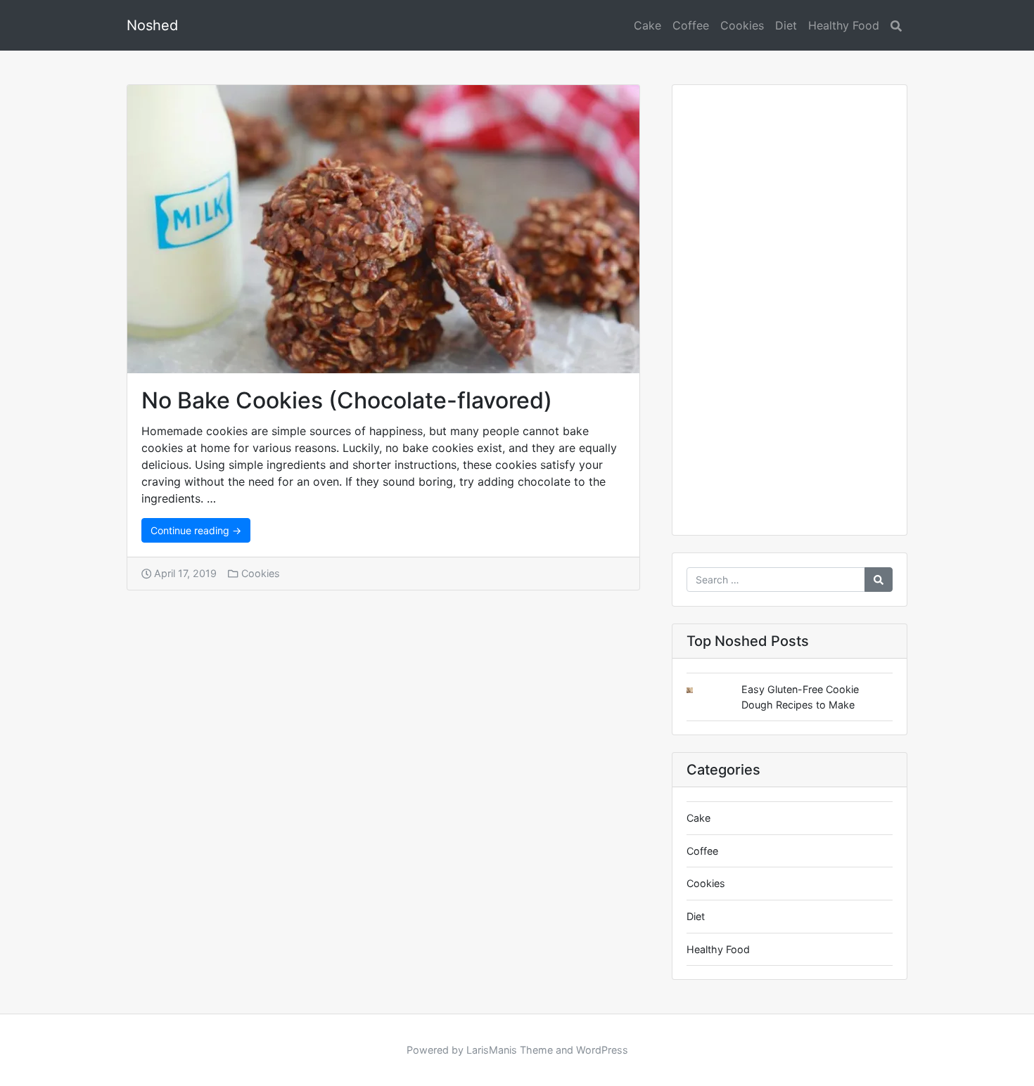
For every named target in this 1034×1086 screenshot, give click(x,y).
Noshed (152, 25)
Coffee (690, 25)
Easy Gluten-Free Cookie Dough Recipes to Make (800, 697)
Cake (647, 25)
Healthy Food (843, 25)
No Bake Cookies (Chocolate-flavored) (346, 400)
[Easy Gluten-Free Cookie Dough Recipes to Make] (701, 690)
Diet (786, 25)
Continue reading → (196, 530)
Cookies (742, 25)
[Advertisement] (790, 315)
